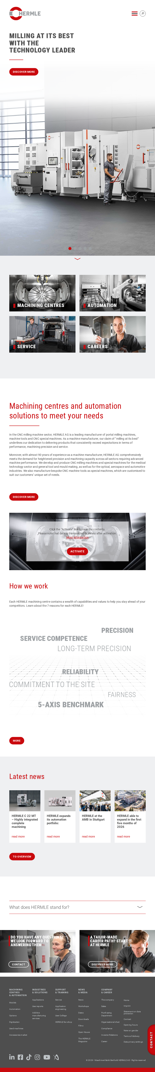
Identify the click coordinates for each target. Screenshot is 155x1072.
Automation (14, 1009)
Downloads (83, 1019)
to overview (22, 856)
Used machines (16, 1028)
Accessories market (18, 1035)
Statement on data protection (132, 1013)
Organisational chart (110, 1022)
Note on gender (131, 1031)
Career (104, 1041)
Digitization (14, 1022)
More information (77, 537)
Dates (81, 1013)
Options (13, 1015)
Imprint (127, 1006)
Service (58, 1000)
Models (12, 1003)
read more (18, 836)
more (17, 740)
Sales (103, 1006)
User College (61, 1015)
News (81, 1000)
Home (126, 1000)
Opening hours (131, 1025)
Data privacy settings (133, 1042)
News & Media (83, 991)
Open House (84, 1032)
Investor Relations (109, 1035)
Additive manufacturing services (39, 1015)
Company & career (107, 991)
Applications (38, 1000)
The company (107, 1000)
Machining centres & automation (18, 992)
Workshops (83, 1006)
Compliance (106, 1028)
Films (80, 1026)
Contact (18, 964)
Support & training (61, 991)
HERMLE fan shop (63, 1022)
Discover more (24, 71)
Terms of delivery (131, 1036)
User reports (37, 1006)
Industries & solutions (40, 991)
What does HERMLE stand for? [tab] (39, 907)
